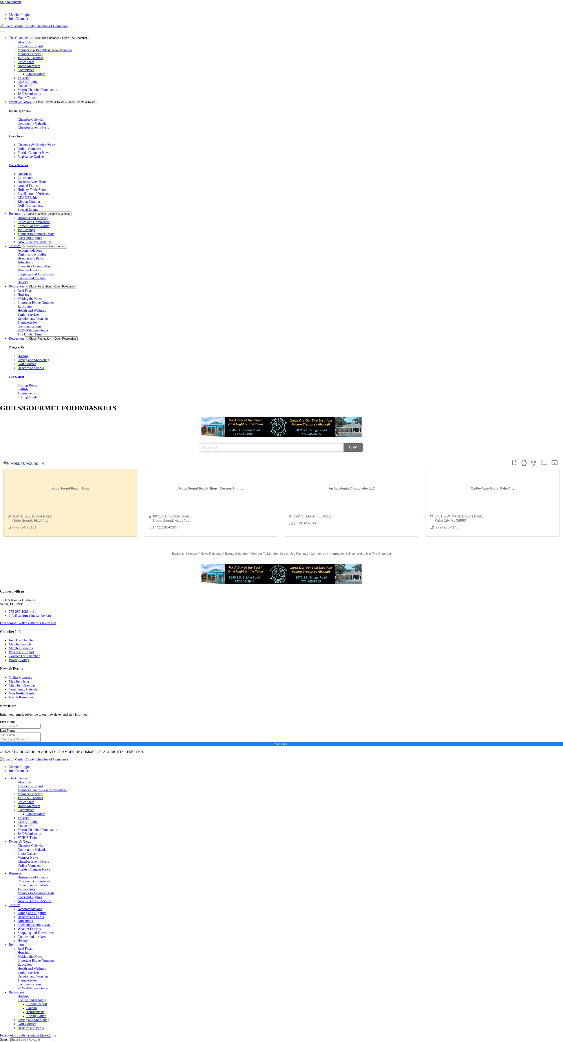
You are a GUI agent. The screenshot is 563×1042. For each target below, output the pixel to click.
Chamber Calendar (31, 845)
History (23, 282)
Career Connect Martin (33, 226)
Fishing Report (36, 1004)
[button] (6, 463)
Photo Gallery (27, 853)
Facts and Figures (30, 238)
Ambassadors (35, 74)
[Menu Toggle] (2, 31)
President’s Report (30, 46)
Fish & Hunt (16, 376)
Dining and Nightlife (32, 254)
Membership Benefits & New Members (45, 50)
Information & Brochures (346, 553)
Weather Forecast (30, 270)
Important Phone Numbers (36, 302)
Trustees (23, 78)
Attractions (25, 262)
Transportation (28, 322)
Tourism (14, 905)
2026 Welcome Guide (33, 330)
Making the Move (30, 298)
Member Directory (30, 54)
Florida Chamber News (34, 869)
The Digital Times (30, 334)
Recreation (16, 992)
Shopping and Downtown (36, 274)
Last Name (7, 730)
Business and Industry (33, 218)
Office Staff (26, 62)
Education (25, 306)
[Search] (53, 1040)
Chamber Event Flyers (33, 861)
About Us (24, 42)
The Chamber (18, 778)
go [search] (355, 447)
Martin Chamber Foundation (37, 90)
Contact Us (25, 86)
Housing (23, 294)
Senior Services (28, 314)
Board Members (29, 66)
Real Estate (25, 291)
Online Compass (29, 865)
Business (15, 873)
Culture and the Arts (32, 278)
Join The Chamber (30, 58)
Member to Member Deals (36, 234)
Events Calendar (236, 553)
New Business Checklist (34, 242)
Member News (28, 857)
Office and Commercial (34, 222)
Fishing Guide (36, 1016)
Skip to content (10, 2)
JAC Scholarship (29, 94)
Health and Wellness (32, 310)
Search (4, 1039)
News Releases (211, 553)
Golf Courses (27, 1024)
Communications (29, 326)
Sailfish (31, 1008)
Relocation (16, 944)
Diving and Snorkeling (33, 1020)
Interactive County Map (34, 266)
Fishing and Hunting (32, 1000)
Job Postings (26, 230)
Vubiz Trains (26, 97)
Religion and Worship (33, 318)
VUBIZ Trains (28, 837)
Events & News (20, 841)
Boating (23, 996)
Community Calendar (33, 849)
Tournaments (35, 1012)
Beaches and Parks (31, 258)
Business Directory (185, 553)
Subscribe (281, 744)
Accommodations (30, 250)
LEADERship (28, 82)
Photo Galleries (18, 165)
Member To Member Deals (269, 553)
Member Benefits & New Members (42, 790)
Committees (26, 70)
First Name (7, 722)
